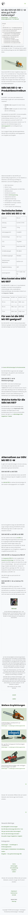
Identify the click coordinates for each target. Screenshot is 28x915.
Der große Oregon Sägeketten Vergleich (11, 836)
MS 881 (19, 537)
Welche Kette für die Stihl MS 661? (11, 35)
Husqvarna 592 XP (8, 558)
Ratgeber (14, 870)
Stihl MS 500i (6, 482)
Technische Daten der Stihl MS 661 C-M (12, 29)
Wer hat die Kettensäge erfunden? (10, 833)
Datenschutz (14, 893)
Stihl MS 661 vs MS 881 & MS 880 (12, 39)
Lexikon (3, 851)
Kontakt (14, 895)
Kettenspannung (13, 195)
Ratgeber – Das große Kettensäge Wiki (11, 854)
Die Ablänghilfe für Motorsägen (9, 826)
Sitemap (14, 901)
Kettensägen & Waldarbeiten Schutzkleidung (13, 849)
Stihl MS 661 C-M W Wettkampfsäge (12, 33)
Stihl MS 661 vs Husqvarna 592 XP (12, 41)
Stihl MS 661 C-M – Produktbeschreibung (12, 27)
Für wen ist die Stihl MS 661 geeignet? (12, 32)
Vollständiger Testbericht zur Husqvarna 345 (10, 723)
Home (14, 864)
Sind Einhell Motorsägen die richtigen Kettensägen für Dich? (13, 766)
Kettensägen (14, 866)
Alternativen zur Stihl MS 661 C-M (10, 37)
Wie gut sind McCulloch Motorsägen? (11, 831)
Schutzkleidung (14, 868)
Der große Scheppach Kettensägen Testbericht (13, 744)
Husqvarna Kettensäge (7, 560)
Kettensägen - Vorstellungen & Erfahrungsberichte (9, 18)
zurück (14, 695)
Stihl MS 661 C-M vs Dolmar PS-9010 (12, 42)
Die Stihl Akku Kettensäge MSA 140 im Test (12, 829)
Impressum (14, 891)
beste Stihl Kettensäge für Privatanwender (14, 367)
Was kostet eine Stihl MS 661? (10, 31)
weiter (14, 699)
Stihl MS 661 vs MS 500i (10, 38)
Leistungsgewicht (5, 126)
